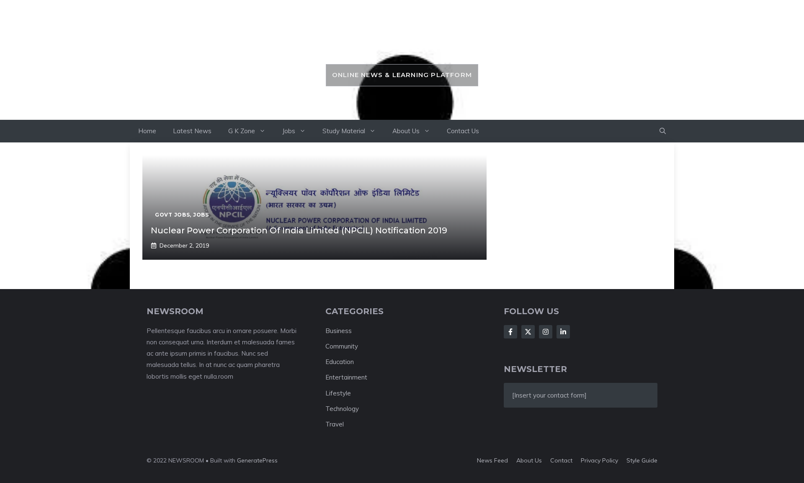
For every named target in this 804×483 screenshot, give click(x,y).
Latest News (192, 131)
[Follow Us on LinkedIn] (563, 331)
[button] (662, 131)
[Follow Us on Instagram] (545, 331)
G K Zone (241, 131)
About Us (406, 131)
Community (341, 346)
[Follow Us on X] (528, 331)
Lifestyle (338, 393)
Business (338, 331)
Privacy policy (599, 460)
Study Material (343, 131)
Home (147, 131)
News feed (492, 460)
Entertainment (346, 377)
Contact (561, 460)
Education (339, 362)
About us (529, 460)
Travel (334, 424)
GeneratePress (257, 460)
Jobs (288, 131)
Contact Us (463, 131)
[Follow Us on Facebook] (510, 331)
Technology (342, 409)
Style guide (641, 460)
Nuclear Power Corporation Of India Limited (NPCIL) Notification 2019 (299, 230)
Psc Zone (402, 45)
